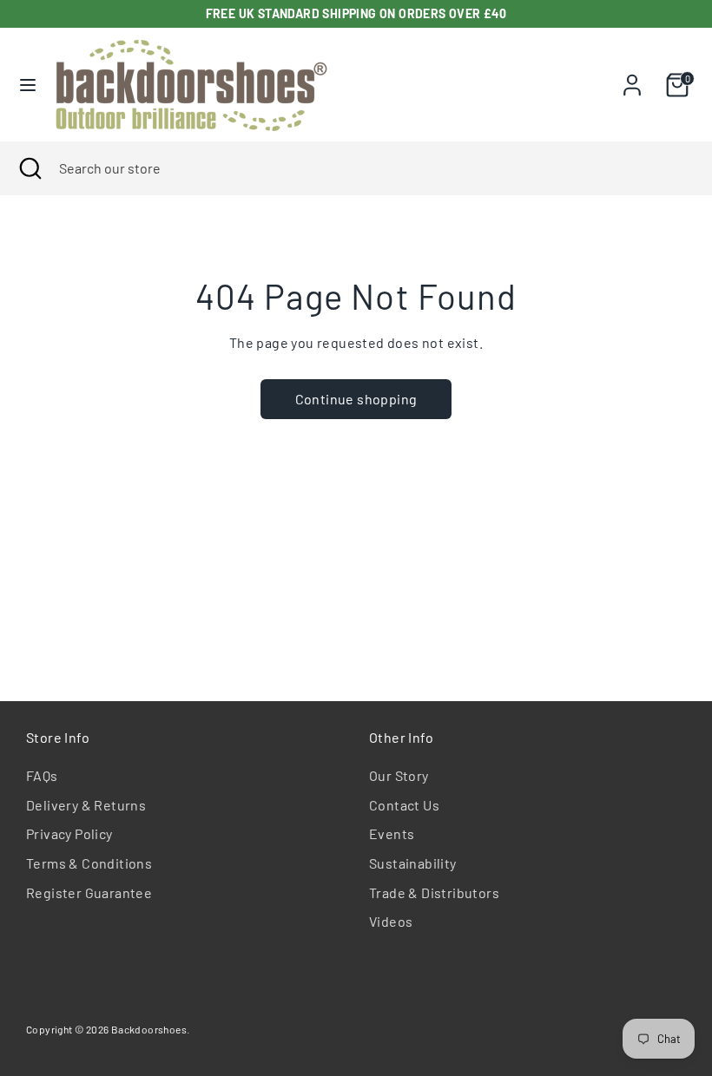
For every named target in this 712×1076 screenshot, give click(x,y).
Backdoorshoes (149, 1029)
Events (391, 833)
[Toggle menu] (27, 84)
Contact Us (404, 805)
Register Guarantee (89, 892)
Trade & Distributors (434, 892)
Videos (390, 921)
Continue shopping (356, 398)
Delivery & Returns (86, 805)
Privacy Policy (69, 833)
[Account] (632, 77)
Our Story (399, 775)
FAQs (42, 775)
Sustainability (413, 863)
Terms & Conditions (89, 863)
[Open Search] (29, 168)
